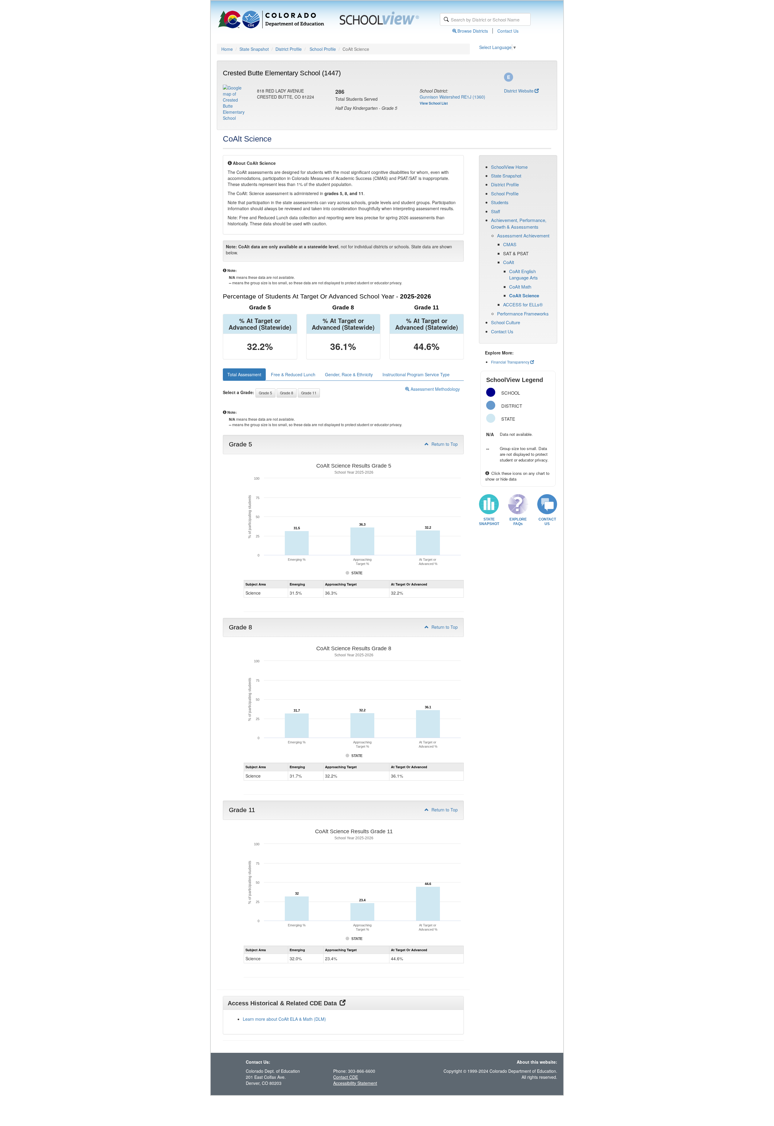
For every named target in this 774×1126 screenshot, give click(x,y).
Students (500, 202)
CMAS (509, 244)
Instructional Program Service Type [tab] (416, 374)
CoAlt (508, 262)
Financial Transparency (510, 361)
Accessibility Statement (355, 1083)
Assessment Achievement (523, 235)
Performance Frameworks (523, 313)
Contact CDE (345, 1077)
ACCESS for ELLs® (523, 304)
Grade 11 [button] (309, 392)
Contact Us (508, 31)
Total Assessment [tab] (244, 374)
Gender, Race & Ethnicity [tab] (349, 374)
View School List (434, 103)
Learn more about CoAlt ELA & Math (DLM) (284, 1019)
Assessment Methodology (434, 389)
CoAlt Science (524, 295)
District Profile (288, 49)
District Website (519, 91)
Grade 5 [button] (265, 392)
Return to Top (444, 444)
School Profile (323, 49)
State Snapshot (254, 49)
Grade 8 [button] (286, 392)
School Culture (505, 322)
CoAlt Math (520, 286)
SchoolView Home (509, 167)
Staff (495, 211)
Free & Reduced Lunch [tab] (293, 374)
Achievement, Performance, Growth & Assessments (518, 223)
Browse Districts (472, 31)
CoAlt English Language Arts (523, 274)
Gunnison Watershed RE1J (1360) (452, 97)
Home (227, 49)
